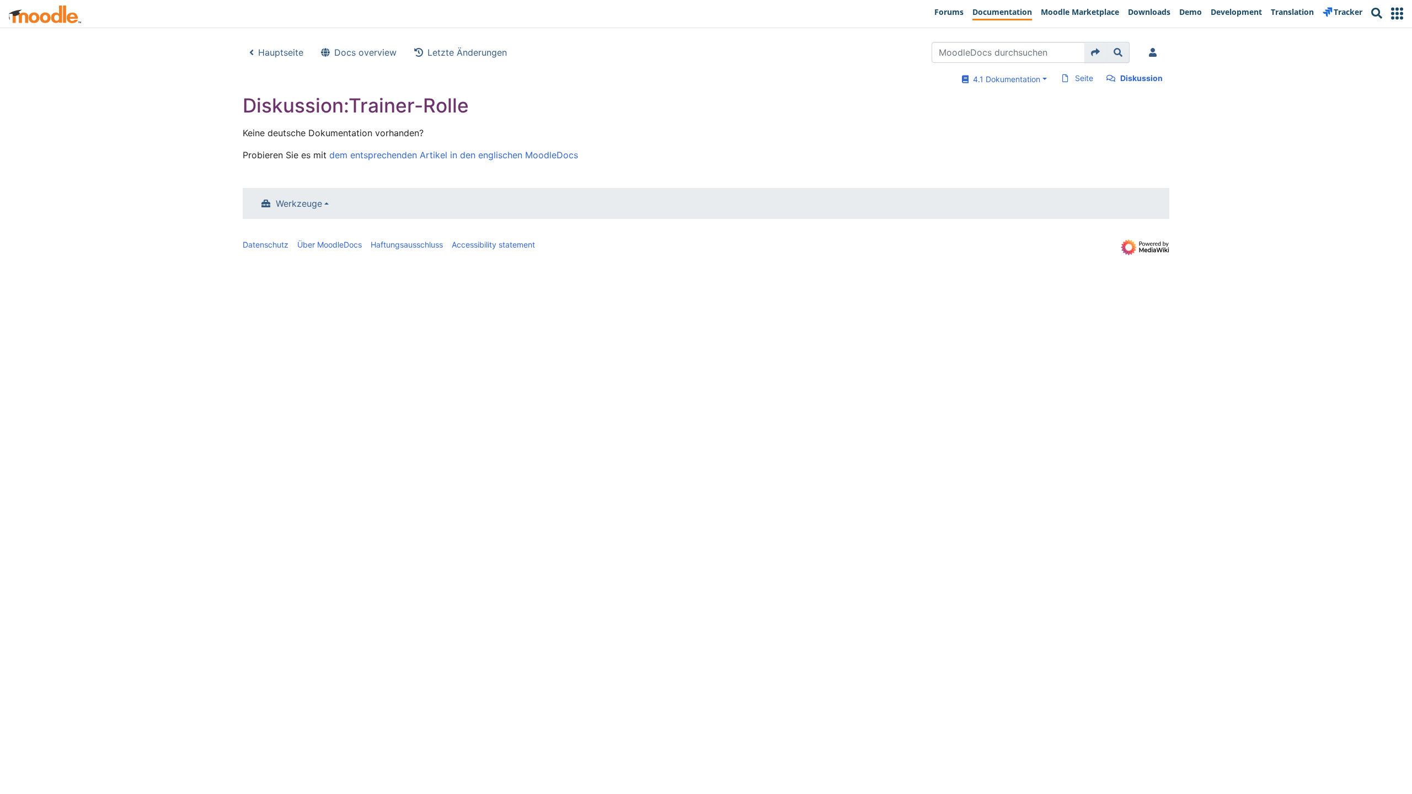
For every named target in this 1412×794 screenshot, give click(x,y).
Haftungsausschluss (407, 244)
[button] (1397, 13)
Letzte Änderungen (467, 52)
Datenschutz (265, 244)
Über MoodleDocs (329, 244)
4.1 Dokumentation (1004, 79)
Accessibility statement (493, 244)
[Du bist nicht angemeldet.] (1155, 52)
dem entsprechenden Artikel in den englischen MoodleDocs (453, 154)
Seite (1084, 78)
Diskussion (1141, 78)
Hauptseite (280, 52)
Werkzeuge (299, 203)
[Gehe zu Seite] (1095, 52)
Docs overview (365, 52)
